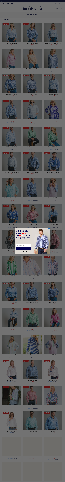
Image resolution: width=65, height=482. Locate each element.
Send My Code (24, 248)
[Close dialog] (49, 229)
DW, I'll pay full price (24, 251)
